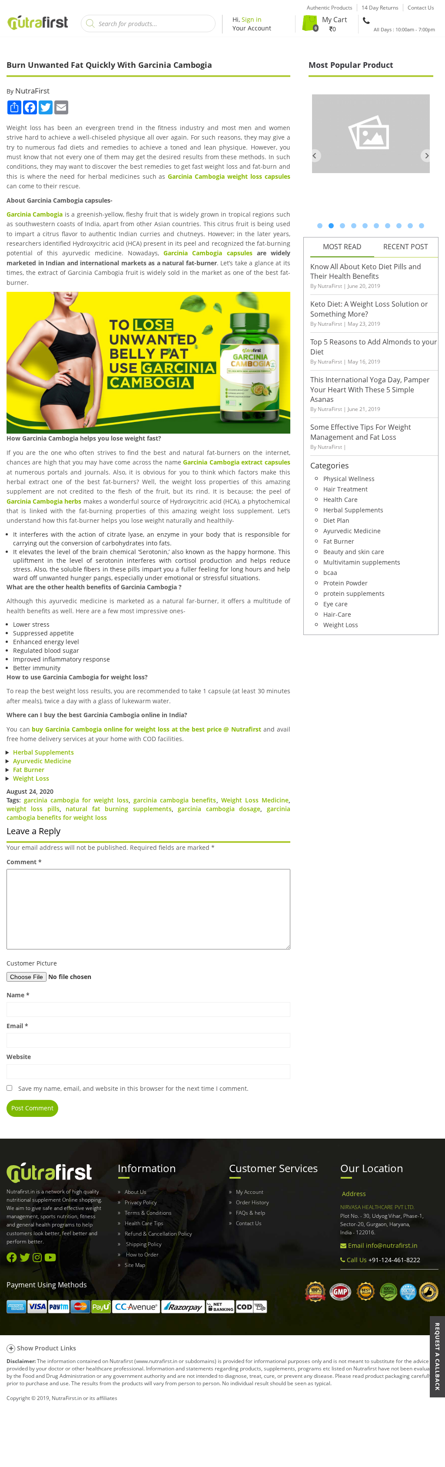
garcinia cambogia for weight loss (76, 800)
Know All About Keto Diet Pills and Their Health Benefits (365, 271)
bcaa (330, 572)
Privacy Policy (141, 1202)
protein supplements (354, 593)
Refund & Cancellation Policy (158, 1233)
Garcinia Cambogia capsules (207, 253)
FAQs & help (250, 1212)
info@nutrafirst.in (392, 1245)
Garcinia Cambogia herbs (44, 501)
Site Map (135, 1265)
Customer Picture (32, 963)
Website (19, 1057)
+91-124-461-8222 (393, 1260)
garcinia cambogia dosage (219, 809)
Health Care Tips (144, 1223)
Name (18, 995)
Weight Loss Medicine (255, 800)
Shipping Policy (143, 1244)
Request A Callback (438, 1357)
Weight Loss (31, 778)
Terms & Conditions (148, 1212)
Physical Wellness (349, 478)
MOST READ (342, 246)
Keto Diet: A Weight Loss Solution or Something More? (369, 309)
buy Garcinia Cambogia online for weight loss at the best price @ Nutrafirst (146, 729)
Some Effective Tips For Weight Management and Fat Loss (360, 432)
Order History (252, 1202)
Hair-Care (337, 614)
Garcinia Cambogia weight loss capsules (229, 176)
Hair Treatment (345, 488)
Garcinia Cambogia (35, 214)
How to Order (142, 1254)
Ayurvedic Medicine (42, 761)
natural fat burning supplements (118, 809)
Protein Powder (345, 582)
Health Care (340, 499)
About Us (135, 1192)
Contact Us (249, 1223)
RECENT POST (405, 246)
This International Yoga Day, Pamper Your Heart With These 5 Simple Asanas (370, 389)
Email (17, 1026)
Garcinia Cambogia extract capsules (236, 462)
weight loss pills (33, 809)
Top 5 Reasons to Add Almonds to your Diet (373, 347)
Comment (24, 862)
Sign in (252, 19)
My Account (249, 1192)
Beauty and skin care (353, 551)
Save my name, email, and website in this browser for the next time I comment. (133, 1088)
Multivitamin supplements (361, 561)
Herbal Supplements (43, 752)
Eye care (335, 603)
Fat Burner (28, 769)
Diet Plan (336, 520)
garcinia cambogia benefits (174, 800)
